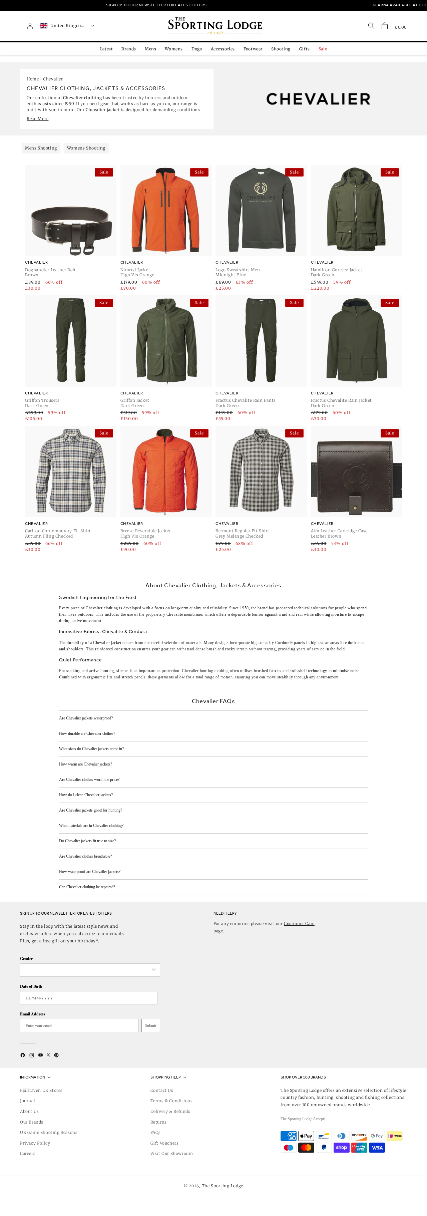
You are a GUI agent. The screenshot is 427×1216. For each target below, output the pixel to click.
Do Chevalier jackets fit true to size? (87, 841)
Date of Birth (31, 986)
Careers (27, 1153)
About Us (29, 1111)
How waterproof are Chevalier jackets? (89, 871)
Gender (26, 958)
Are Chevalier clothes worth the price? (89, 779)
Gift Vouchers (164, 1143)
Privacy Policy (35, 1143)
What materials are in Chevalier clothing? (91, 825)
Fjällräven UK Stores (41, 1090)
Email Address (32, 1014)
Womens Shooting (86, 147)
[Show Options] (153, 970)
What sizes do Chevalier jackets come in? (91, 748)
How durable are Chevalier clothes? (87, 733)
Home (33, 78)
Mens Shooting (41, 147)
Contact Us (161, 1090)
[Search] (371, 25)
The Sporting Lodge (223, 1185)
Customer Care (299, 923)
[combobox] (87, 970)
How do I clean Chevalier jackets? (86, 795)
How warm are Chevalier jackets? (85, 764)
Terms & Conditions (171, 1100)
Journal (27, 1100)
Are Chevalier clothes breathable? (85, 856)
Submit (150, 1025)
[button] (384, 25)
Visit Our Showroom (171, 1153)
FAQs (155, 1132)
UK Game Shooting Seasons (48, 1132)
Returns (158, 1122)
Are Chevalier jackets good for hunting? (90, 810)
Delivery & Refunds (170, 1111)
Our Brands (31, 1122)
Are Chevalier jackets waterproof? (86, 718)
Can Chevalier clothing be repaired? (87, 887)
